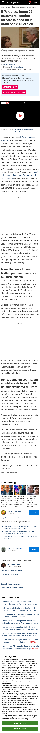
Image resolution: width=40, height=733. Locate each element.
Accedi (36, 2)
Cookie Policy (24, 719)
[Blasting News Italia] (13, 2)
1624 (17, 665)
